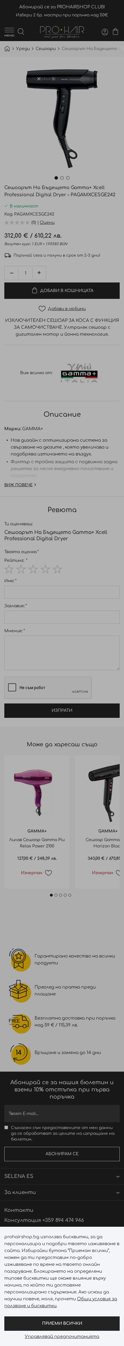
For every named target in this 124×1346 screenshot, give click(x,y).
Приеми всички (62, 1323)
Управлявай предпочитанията (62, 1337)
